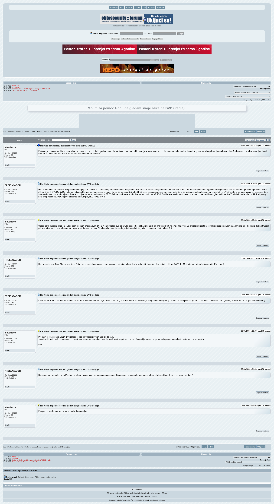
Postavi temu (250, 131)
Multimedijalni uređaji (15, 131)
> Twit (203, 131)
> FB (196, 131)
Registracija (116, 39)
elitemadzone (132, 26)
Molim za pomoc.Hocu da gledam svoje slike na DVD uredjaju (47, 131)
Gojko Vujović (137, 493)
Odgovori (260, 131)
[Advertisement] (137, 121)
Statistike (160, 7)
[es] (4, 131)
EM (153, 497)
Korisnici (151, 7)
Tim (144, 7)
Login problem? (157, 39)
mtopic (42, 477)
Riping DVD (16, 85)
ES (156, 497)
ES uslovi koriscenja (115, 493)
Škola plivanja (142, 500)
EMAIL (142, 26)
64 (260, 100)
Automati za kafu (115, 500)
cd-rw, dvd (15, 87)
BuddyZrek (24, 477)
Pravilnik (129, 7)
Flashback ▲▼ (145, 39)
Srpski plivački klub (129, 500)
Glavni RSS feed (123, 497)
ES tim (164, 493)
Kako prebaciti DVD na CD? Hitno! (24, 90)
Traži (73, 140)
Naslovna (113, 7)
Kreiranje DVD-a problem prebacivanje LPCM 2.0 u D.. (31, 89)
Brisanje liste (265, 88)
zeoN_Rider (34, 477)
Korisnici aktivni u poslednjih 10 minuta (20, 471)
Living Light (50, 477)
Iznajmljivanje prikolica (156, 500)
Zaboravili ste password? (130, 39)
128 (263, 100)
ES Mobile (156, 26)
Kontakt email (137, 489)
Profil (7, 165)
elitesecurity (118, 26)
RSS (148, 26)
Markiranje (250, 140)
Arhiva (147, 497)
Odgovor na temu (262, 171)
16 (255, 100)
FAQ (121, 7)
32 (257, 100)
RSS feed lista (137, 497)
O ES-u (137, 7)
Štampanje (260, 140)
